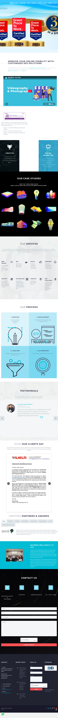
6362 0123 (24, 70)
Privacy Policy (51, 689)
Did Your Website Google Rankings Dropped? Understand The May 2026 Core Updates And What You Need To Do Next (22, 672)
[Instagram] (52, 708)
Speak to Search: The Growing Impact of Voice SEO (22, 696)
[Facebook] (46, 708)
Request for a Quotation (12, 70)
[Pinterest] (54, 708)
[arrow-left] (2, 418)
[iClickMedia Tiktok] (56, 709)
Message (32, 675)
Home (11, 3)
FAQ (55, 3)
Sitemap (46, 689)
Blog (45, 3)
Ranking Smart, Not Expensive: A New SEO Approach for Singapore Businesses (22, 686)
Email (31, 670)
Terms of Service (48, 691)
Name (31, 666)
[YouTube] (56, 708)
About (16, 3)
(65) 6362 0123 (8, 684)
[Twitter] (50, 708)
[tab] (3, 521)
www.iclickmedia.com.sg (5, 692)
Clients (40, 3)
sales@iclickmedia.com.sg (6, 689)
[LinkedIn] (48, 708)
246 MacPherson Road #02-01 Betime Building (7, 597)
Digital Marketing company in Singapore (38, 67)
